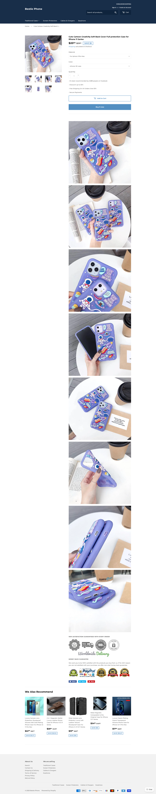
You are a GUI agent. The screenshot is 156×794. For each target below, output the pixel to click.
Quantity (72, 72)
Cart (127, 12)
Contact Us (29, 768)
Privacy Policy (29, 775)
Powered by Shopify (49, 790)
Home (27, 26)
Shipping (72, 46)
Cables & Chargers (68, 21)
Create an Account (125, 7)
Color (71, 62)
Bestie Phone (33, 8)
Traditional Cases (31, 21)
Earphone (82, 21)
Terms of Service (31, 773)
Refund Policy (30, 778)
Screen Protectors (50, 21)
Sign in (114, 7)
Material (72, 52)
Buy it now (100, 107)
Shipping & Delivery (32, 770)
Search (27, 765)
